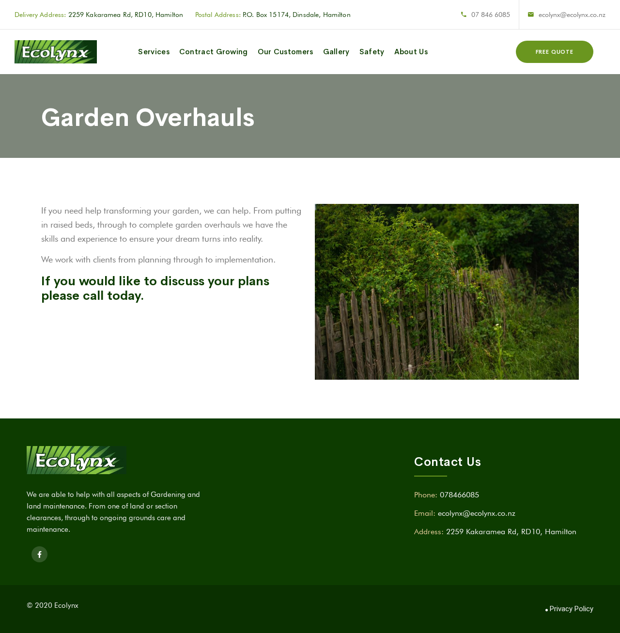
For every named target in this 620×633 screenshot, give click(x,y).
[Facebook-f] (39, 554)
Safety (372, 51)
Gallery (336, 51)
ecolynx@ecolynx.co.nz (572, 14)
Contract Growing (213, 51)
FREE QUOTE (555, 52)
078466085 (459, 494)
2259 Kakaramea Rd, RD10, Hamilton (511, 531)
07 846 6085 (490, 14)
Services (153, 51)
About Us (411, 51)
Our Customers (285, 51)
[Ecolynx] (56, 51)
